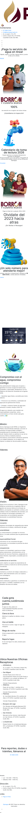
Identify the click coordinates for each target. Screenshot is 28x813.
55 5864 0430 (7, 30)
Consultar (2, 163)
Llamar (2, 277)
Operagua (6, 804)
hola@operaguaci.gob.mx (10, 32)
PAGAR (2, 58)
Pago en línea (7, 796)
